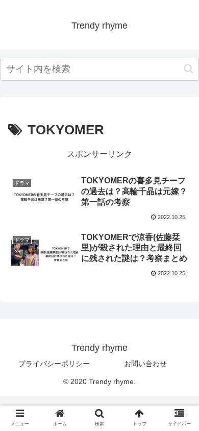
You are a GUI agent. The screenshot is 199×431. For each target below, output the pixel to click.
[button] (188, 69)
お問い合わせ (145, 364)
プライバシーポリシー (54, 364)
